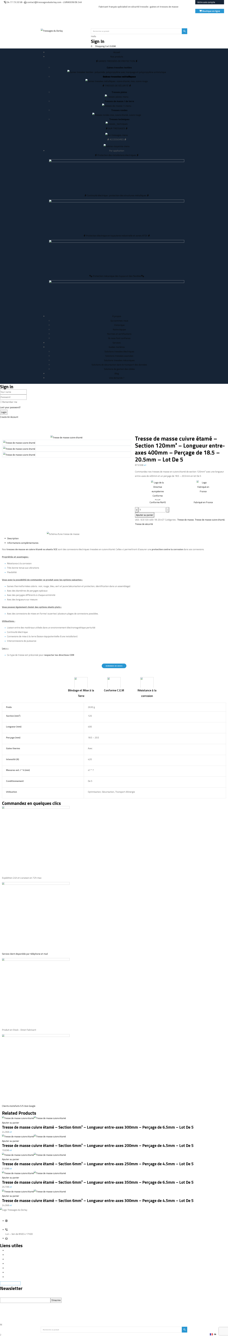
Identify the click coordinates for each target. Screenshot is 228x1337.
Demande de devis (14, 1259)
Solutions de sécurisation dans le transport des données (119, 364)
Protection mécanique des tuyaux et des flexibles (116, 276)
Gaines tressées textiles (119, 67)
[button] (213, 1334)
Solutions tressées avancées (119, 356)
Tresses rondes (119, 110)
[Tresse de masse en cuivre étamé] (19, 442)
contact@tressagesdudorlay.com (44, 2)
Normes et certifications (119, 334)
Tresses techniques (119, 119)
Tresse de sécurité (144, 524)
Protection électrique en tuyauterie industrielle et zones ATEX (117, 235)
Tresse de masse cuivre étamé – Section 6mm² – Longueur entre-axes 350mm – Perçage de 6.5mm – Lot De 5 (98, 1182)
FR (215, 1334)
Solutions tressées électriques (119, 351)
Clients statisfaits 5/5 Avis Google (18, 1106)
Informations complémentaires (22, 543)
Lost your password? (10, 407)
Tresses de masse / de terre (119, 101)
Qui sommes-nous (119, 320)
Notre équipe (119, 329)
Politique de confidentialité (18, 1268)
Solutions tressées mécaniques (119, 360)
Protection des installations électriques (117, 155)
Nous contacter (12, 1272)
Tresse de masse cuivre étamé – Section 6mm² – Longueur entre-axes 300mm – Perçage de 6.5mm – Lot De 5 (98, 1127)
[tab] (116, 538)
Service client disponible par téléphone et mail (25, 954)
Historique (119, 325)
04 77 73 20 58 (14, 2)
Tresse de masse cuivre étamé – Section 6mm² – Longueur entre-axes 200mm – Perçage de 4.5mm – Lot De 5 (98, 1145)
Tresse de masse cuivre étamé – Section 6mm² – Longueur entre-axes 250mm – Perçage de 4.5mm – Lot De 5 (98, 1164)
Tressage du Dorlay (18, 1318)
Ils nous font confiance (119, 338)
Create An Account (9, 417)
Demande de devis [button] (114, 666)
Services (9, 1263)
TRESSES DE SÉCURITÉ (116, 85)
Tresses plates (119, 92)
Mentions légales (13, 1255)
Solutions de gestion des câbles (119, 369)
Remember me (9, 402)
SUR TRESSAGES (117, 128)
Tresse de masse (185, 519)
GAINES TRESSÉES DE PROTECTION (117, 61)
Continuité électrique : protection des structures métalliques (116, 195)
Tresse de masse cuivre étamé (210, 519)
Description (13, 538)
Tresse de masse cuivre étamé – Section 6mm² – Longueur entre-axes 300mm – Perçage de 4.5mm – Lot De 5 (98, 1200)
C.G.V (7, 1277)
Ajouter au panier (144, 515)
